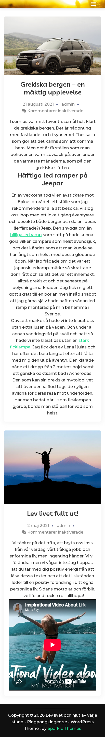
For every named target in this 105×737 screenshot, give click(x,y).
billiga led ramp (26, 234)
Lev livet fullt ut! (52, 513)
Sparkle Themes (64, 728)
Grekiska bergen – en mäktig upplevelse (52, 88)
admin (68, 104)
